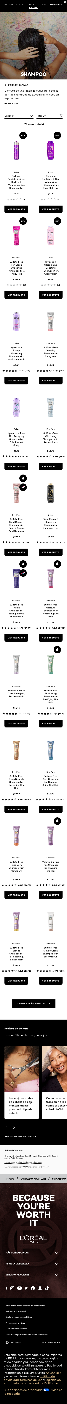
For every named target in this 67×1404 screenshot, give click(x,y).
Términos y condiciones (16, 1329)
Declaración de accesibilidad (19, 1317)
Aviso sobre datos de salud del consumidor (25, 1305)
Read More (11, 103)
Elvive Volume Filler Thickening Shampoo (23, 1162)
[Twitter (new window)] (26, 1288)
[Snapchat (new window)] (40, 1288)
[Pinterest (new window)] (33, 1288)
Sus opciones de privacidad (23, 1390)
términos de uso (31, 1380)
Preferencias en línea (15, 1323)
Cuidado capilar (18, 85)
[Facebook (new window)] (6, 1288)
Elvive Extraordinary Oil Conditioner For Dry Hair (26, 1167)
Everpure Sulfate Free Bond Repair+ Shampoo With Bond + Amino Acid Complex (31, 1157)
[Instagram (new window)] (12, 1288)
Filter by (41, 115)
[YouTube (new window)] (19, 1288)
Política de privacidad (16, 1311)
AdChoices (53, 1373)
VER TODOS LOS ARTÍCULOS (20, 1136)
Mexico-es (15, 1342)
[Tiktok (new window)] (47, 1288)
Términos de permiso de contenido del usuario (27, 1334)
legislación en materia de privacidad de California (32, 1381)
